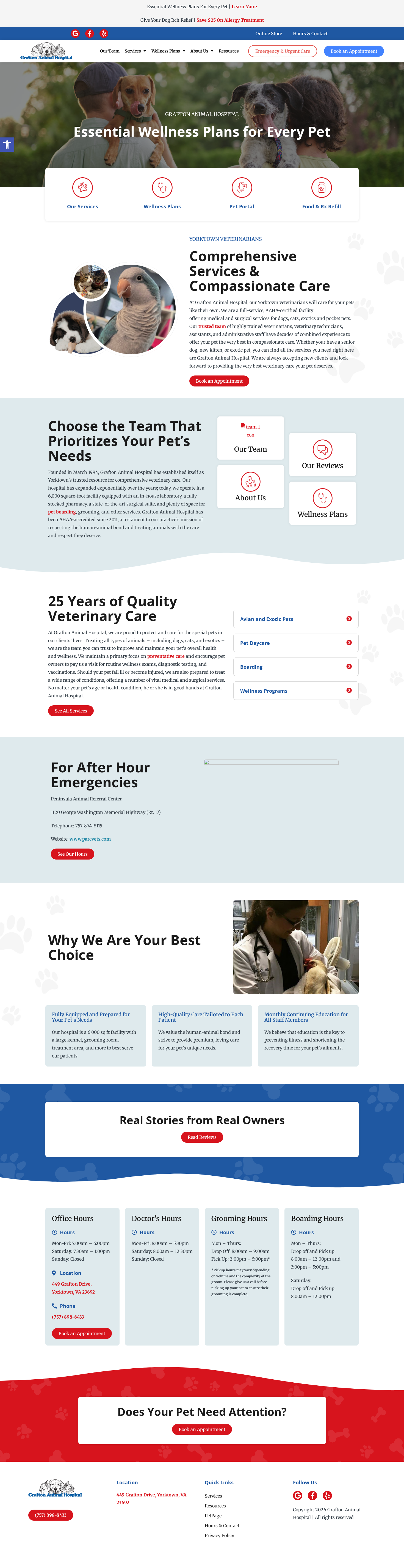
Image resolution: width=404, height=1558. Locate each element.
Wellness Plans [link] (165, 51)
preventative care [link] (166, 656)
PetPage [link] (213, 1515)
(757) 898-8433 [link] (68, 1317)
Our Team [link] (109, 51)
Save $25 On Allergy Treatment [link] (230, 20)
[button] (75, 34)
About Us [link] (199, 51)
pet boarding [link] (62, 512)
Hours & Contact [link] (310, 33)
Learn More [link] (244, 6)
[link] (7, 144)
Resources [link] (229, 51)
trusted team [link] (212, 326)
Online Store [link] (269, 33)
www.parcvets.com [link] (90, 839)
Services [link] (133, 51)
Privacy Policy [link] (219, 1535)
